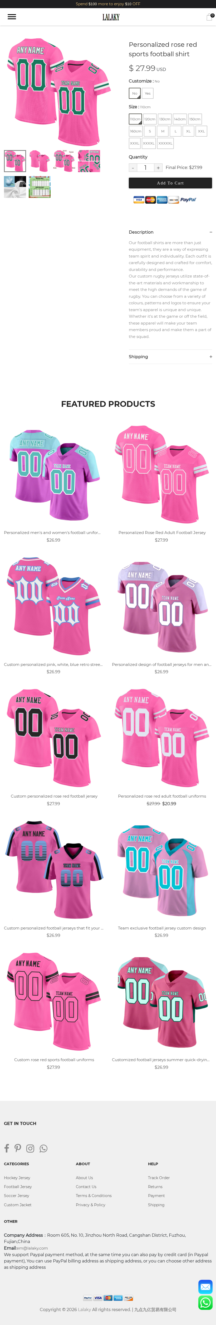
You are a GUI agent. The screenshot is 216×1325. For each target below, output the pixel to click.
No (134, 93)
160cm (135, 131)
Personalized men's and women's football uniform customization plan (54, 532)
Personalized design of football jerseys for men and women (162, 664)
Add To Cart (170, 183)
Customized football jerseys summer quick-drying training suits (162, 1059)
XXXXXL (166, 143)
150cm (194, 119)
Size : (140, 106)
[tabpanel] (59, 92)
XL (188, 131)
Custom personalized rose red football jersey (54, 796)
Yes (147, 93)
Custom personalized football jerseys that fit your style (54, 928)
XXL (201, 131)
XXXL (134, 143)
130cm (164, 119)
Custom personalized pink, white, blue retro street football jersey (54, 664)
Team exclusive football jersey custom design (162, 928)
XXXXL (149, 143)
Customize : (144, 81)
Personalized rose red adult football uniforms (162, 796)
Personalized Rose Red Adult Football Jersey (162, 532)
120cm (149, 119)
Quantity (138, 157)
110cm (135, 119)
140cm (180, 119)
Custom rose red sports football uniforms (54, 1059)
